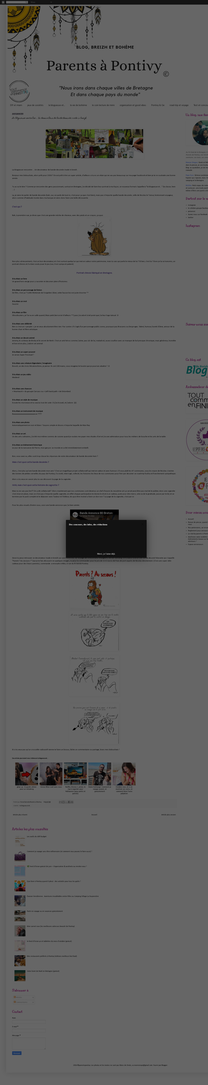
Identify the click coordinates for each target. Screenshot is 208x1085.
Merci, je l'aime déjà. (106, 554)
